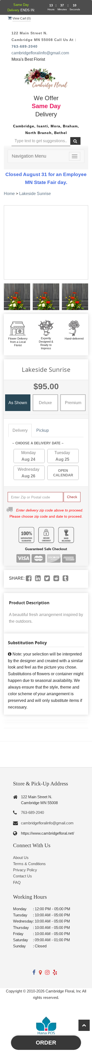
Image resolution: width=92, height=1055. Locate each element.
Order (46, 1042)
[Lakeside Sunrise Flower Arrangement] (17, 296)
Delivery (20, 430)
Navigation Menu (29, 156)
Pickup (42, 430)
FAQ (17, 882)
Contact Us (22, 876)
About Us (21, 857)
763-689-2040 (25, 46)
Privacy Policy (25, 870)
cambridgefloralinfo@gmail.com (40, 53)
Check (72, 497)
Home (9, 193)
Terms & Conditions (29, 864)
